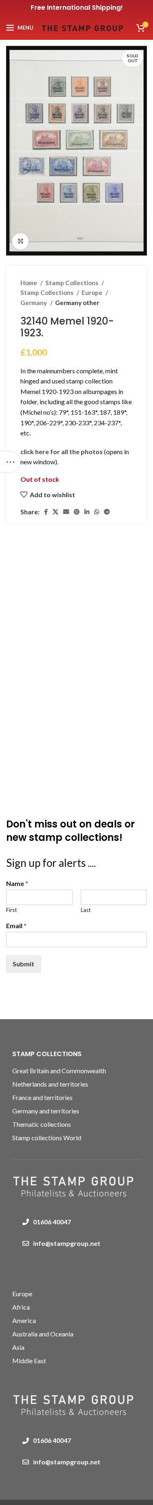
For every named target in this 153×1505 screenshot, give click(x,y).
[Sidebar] (10, 462)
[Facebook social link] (46, 512)
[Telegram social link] (107, 512)
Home (29, 282)
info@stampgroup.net (66, 1243)
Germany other (77, 302)
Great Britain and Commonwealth (59, 1070)
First (11, 910)
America (24, 1320)
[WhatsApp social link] (97, 512)
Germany (34, 302)
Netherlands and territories (50, 1084)
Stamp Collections (72, 282)
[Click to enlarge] (20, 241)
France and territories (42, 1097)
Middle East (29, 1360)
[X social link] (55, 512)
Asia (18, 1347)
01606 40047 (52, 1222)
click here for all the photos (62, 451)
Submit (23, 964)
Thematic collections (41, 1124)
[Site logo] (82, 26)
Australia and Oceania (42, 1334)
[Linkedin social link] (87, 512)
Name (17, 883)
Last (86, 910)
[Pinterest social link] (76, 512)
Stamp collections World (46, 1137)
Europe (93, 292)
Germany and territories (45, 1111)
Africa (21, 1307)
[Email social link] (66, 512)
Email (16, 925)
